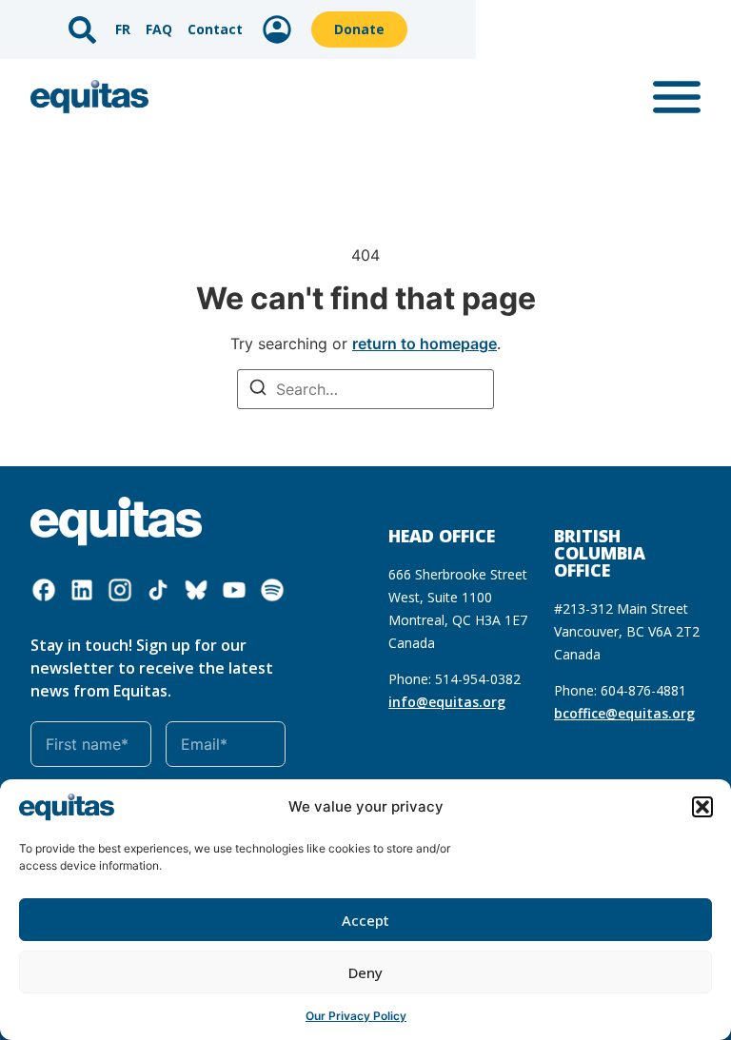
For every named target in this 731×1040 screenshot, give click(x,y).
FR (122, 29)
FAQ (159, 29)
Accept (365, 920)
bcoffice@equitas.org (624, 713)
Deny (365, 972)
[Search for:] (365, 389)
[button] (702, 806)
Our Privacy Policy (356, 1016)
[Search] (258, 389)
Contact (215, 29)
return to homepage (424, 343)
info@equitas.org (446, 702)
